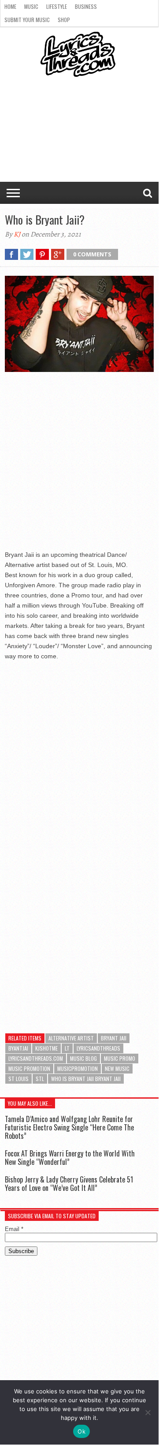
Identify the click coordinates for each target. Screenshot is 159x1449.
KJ (17, 234)
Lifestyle (56, 6)
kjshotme (46, 1048)
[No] (147, 1412)
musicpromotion (77, 1068)
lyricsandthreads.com (35, 1058)
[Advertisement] (79, 463)
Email (14, 1229)
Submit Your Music (27, 19)
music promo (119, 1058)
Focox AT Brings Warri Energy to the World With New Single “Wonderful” (70, 1157)
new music (117, 1068)
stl (40, 1078)
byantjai (18, 1048)
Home (10, 6)
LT (67, 1048)
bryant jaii (113, 1038)
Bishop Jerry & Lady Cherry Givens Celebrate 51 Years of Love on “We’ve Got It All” (69, 1183)
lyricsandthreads (98, 1048)
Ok (81, 1431)
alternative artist (71, 1038)
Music (31, 6)
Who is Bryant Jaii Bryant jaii (86, 1078)
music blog (83, 1058)
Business (86, 6)
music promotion (29, 1068)
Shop (64, 19)
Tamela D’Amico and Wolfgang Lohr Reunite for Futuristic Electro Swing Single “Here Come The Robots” (69, 1127)
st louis (18, 1078)
